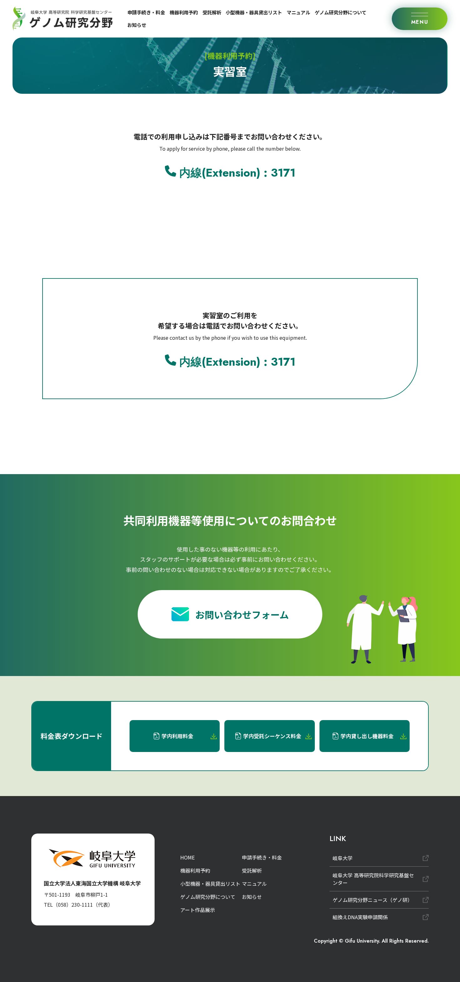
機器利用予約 (184, 12)
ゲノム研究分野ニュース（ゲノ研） (372, 900)
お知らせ (136, 24)
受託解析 (211, 12)
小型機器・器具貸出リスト (254, 12)
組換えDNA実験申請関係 (360, 917)
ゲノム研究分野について (340, 12)
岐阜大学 (343, 858)
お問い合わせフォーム (242, 614)
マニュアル (298, 12)
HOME (187, 857)
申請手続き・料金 (146, 12)
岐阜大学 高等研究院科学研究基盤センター (373, 878)
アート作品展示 (197, 910)
